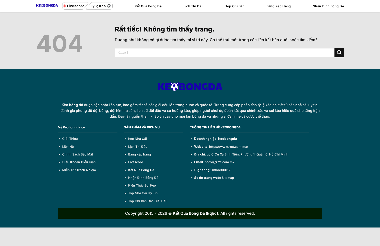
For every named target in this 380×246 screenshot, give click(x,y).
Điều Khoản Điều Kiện (79, 162)
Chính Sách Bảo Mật (77, 154)
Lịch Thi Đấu (193, 6)
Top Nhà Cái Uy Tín (143, 193)
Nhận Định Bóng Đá (328, 6)
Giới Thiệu (70, 139)
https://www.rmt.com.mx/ (228, 146)
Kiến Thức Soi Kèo (142, 185)
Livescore (135, 162)
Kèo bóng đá (72, 105)
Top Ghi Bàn (235, 6)
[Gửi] (339, 52)
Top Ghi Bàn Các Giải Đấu (147, 201)
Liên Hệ (68, 146)
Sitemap (228, 177)
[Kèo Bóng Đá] (47, 5)
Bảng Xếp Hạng (279, 6)
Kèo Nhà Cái (137, 139)
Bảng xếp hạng (139, 154)
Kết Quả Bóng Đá (148, 6)
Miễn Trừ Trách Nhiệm (79, 170)
